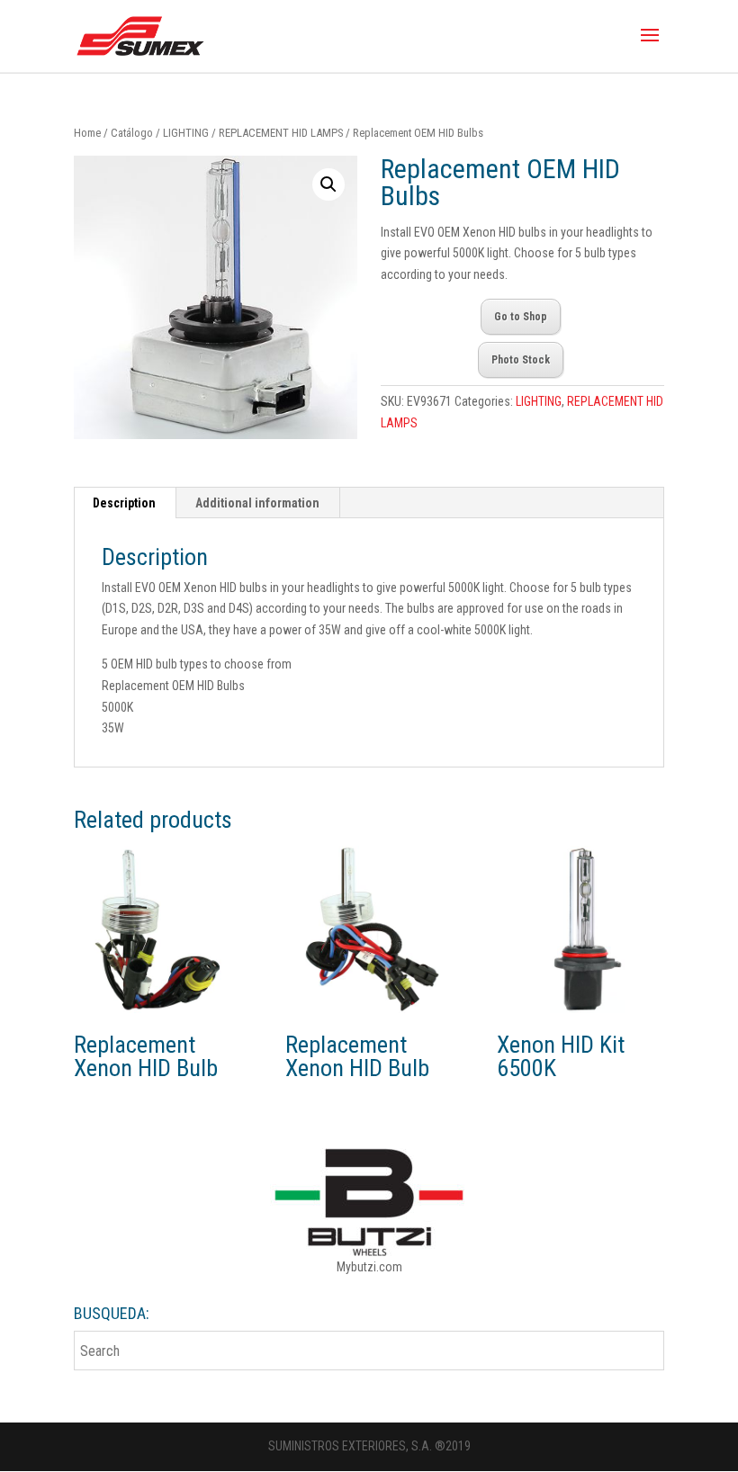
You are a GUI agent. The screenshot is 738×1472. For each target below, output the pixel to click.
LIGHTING (186, 132)
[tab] (124, 503)
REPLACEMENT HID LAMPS (281, 132)
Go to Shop (520, 316)
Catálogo (132, 132)
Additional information (257, 503)
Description (124, 503)
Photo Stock (520, 360)
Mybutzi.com (369, 1267)
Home (87, 132)
